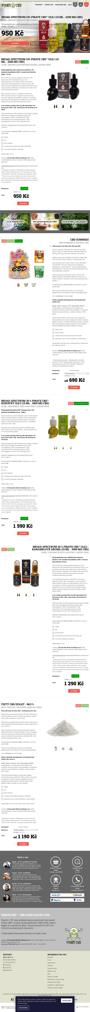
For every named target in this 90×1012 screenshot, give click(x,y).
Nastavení (23, 1008)
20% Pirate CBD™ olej (79, 994)
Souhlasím (66, 1000)
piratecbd (8, 967)
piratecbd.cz (8, 970)
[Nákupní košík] (86, 4)
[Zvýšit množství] (16, 202)
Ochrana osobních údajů (54, 988)
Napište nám (51, 963)
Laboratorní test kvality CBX (30, 994)
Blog (70, 5)
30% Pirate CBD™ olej (45, 995)
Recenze (50, 965)
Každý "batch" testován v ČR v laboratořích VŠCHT (68, 306)
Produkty (39, 5)
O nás (49, 960)
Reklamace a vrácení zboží (55, 979)
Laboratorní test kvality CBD (12, 994)
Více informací (44, 43)
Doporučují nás (52, 968)
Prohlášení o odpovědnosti (55, 985)
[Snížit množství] (16, 204)
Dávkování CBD (60, 5)
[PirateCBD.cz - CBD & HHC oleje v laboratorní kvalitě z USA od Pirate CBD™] (12, 5)
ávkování (60, 296)
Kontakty (50, 957)
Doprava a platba (52, 976)
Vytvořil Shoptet (83, 1007)
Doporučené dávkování (21, 166)
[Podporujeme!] (74, 999)
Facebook (8, 965)
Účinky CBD (49, 5)
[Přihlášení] (80, 4)
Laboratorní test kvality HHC (49, 994)
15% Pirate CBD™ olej (65, 994)
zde (7, 133)
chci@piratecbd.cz (10, 960)
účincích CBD (16, 131)
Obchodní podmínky (53, 982)
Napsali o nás (51, 971)
